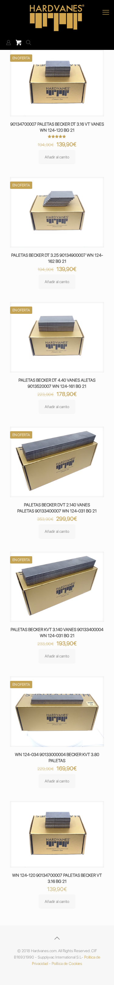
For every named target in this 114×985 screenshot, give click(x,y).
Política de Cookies (67, 963)
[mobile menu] (106, 12)
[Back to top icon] (57, 938)
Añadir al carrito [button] (57, 157)
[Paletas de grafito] (57, 18)
